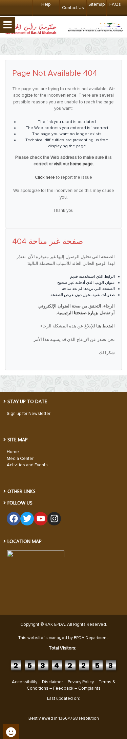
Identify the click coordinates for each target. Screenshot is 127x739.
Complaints (89, 688)
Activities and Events (27, 465)
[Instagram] (54, 518)
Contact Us (73, 7)
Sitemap (96, 4)
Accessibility (24, 682)
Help (45, 4)
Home (13, 451)
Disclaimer (52, 682)
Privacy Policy (81, 682)
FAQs (115, 4)
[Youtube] (40, 518)
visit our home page (73, 164)
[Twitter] (27, 518)
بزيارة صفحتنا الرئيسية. (77, 313)
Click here (45, 177)
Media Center (20, 458)
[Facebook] (13, 518)
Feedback (63, 688)
